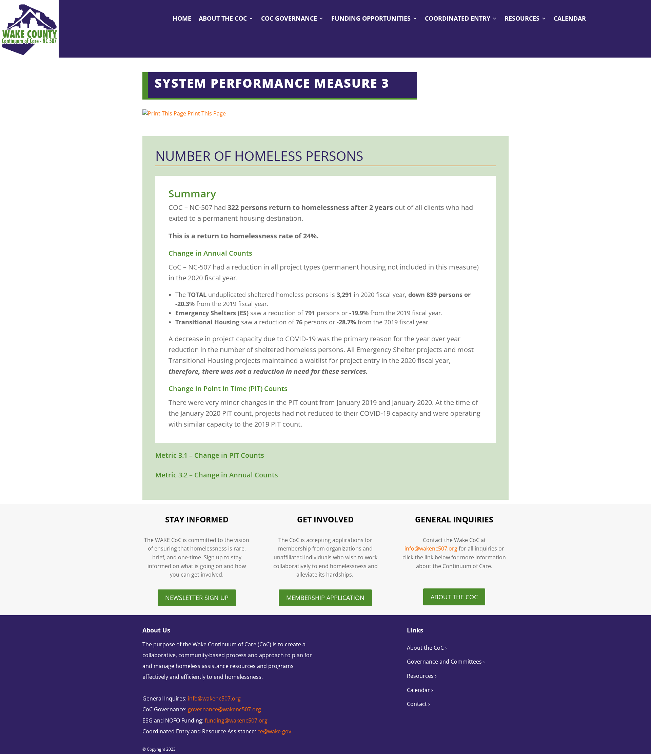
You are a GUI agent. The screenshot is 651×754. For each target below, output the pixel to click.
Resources (522, 19)
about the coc (454, 597)
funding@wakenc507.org (236, 720)
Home (182, 19)
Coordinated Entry (457, 19)
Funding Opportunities (371, 19)
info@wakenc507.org (431, 548)
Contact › (418, 704)
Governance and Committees (445, 661)
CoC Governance (289, 19)
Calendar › (420, 690)
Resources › (422, 676)
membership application (325, 598)
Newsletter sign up (197, 598)
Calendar (570, 19)
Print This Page (207, 113)
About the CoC (223, 19)
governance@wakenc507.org (224, 709)
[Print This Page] (164, 113)
